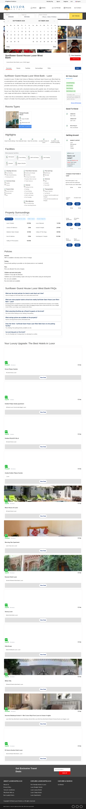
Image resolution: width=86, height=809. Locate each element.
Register (65, 2)
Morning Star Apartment (12, 542)
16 (18, 34)
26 (29, 38)
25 (25, 38)
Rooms (18, 68)
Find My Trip (49, 2)
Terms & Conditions (9, 790)
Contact (78, 7)
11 (25, 31)
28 (11, 41)
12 (29, 31)
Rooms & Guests (43, 15)
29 (14, 41)
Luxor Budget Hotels (36, 787)
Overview (9, 68)
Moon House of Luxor (11, 507)
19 (29, 34)
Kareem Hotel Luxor (11, 577)
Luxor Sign (15, 307)
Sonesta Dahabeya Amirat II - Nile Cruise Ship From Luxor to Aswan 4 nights (28, 715)
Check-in (8, 15)
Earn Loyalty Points (9, 795)
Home (34, 7)
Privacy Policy (7, 787)
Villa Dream (8, 646)
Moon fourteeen (68, 239)
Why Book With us (9, 793)
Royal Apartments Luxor (77, 239)
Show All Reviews (76, 103)
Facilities (27, 68)
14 (11, 34)
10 (22, 31)
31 (55, 41)
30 (18, 41)
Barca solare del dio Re (45, 305)
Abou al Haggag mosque (32, 305)
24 (22, 38)
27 (7, 41)
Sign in (58, 2)
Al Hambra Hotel (76, 219)
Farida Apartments (69, 219)
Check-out (24, 15)
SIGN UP (64, 773)
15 (14, 34)
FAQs (49, 68)
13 (7, 34)
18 (25, 34)
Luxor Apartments (36, 795)
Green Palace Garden (11, 369)
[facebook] (73, 806)
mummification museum (45, 304)
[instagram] (81, 806)
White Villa (8, 681)
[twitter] (77, 806)
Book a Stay (76, 59)
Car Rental (56, 7)
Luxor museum (22, 307)
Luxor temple (54, 304)
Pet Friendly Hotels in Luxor (38, 785)
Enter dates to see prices (25, 126)
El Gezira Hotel (68, 198)
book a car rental (72, 161)
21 (11, 38)
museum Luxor (22, 305)
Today (8, 46)
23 (18, 38)
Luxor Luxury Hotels (36, 790)
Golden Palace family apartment (14, 403)
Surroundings (39, 68)
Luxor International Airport (73, 144)
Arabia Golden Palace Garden (14, 473)
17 (22, 34)
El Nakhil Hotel (77, 198)
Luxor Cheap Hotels (36, 793)
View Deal (69, 203)
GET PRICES (76, 16)
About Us (6, 785)
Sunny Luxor (9, 611)
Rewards (68, 7)
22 (14, 38)
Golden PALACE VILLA (12, 438)
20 (7, 38)
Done (54, 46)
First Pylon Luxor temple (11, 305)
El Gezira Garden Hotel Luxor (14, 750)
